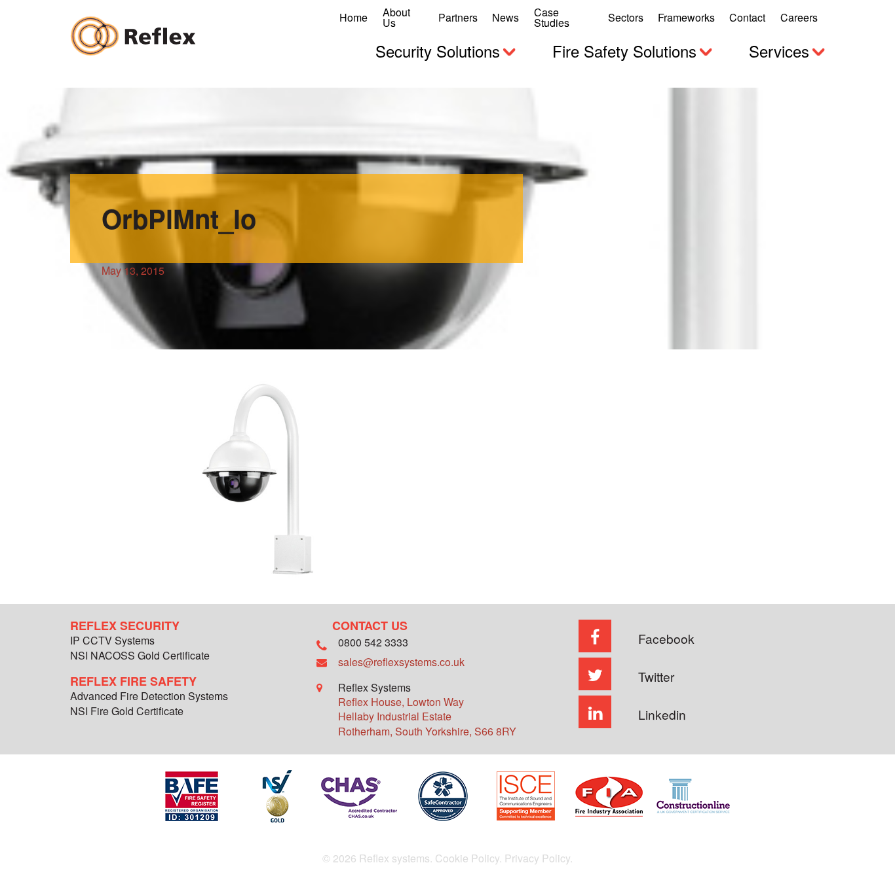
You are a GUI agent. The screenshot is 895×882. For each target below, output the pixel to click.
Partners (458, 17)
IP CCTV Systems (112, 641)
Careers (799, 17)
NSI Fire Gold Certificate (126, 712)
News (505, 17)
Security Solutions (437, 50)
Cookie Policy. (468, 858)
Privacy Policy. (539, 858)
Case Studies (551, 17)
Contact (747, 17)
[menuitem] (353, 17)
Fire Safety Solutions (624, 50)
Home (353, 17)
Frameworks (686, 17)
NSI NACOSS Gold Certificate (140, 656)
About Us (396, 17)
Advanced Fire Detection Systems (149, 697)
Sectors (625, 17)
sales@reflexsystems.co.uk (401, 661)
